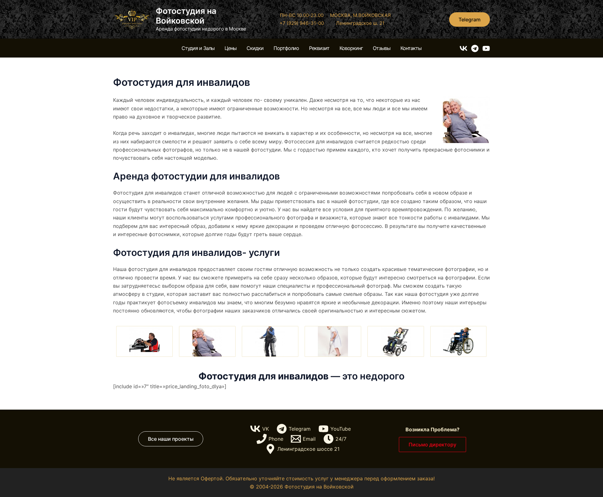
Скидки (255, 48)
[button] (469, 19)
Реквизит (319, 48)
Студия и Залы (198, 48)
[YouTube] (486, 48)
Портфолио (286, 48)
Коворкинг (351, 48)
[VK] (463, 48)
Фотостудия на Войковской (186, 15)
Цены (230, 48)
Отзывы (381, 48)
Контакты (410, 48)
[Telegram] (475, 48)
